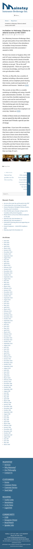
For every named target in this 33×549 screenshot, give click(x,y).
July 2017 (6, 439)
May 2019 (6, 397)
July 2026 (6, 240)
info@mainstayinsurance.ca (18, 537)
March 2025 (7, 265)
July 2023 (6, 301)
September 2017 (8, 435)
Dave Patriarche (19, 34)
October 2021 (7, 341)
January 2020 (7, 381)
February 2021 (8, 357)
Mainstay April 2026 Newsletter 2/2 (13, 230)
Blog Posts (14, 21)
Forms (6, 482)
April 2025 (6, 263)
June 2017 (6, 440)
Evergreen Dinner (10, 520)
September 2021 (8, 343)
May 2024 (6, 282)
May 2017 (6, 442)
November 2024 (8, 273)
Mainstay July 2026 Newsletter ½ (12, 220)
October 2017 (7, 433)
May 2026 (6, 244)
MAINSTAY (7, 462)
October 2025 (7, 254)
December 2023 (8, 292)
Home (7, 21)
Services (7, 465)
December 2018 (8, 406)
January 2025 (7, 269)
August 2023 (7, 299)
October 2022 (7, 318)
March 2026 (7, 248)
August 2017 (7, 437)
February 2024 (8, 288)
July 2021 (6, 347)
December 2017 (8, 429)
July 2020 (6, 370)
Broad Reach (9, 523)
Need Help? (8, 490)
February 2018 (7, 425)
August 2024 (7, 279)
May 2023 (6, 305)
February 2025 (8, 267)
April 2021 (6, 353)
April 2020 (6, 376)
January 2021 (7, 358)
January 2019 (7, 404)
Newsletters (8, 502)
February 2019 (7, 402)
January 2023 (7, 313)
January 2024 (7, 290)
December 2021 (8, 338)
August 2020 (7, 368)
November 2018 (8, 408)
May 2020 (6, 374)
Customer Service (10, 488)
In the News (8, 505)
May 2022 (6, 328)
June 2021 (6, 349)
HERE (27, 85)
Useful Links (9, 500)
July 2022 (6, 324)
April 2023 (6, 307)
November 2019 (8, 385)
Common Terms (10, 485)
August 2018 (7, 414)
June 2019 (6, 395)
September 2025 (8, 256)
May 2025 (6, 261)
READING (7, 497)
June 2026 (6, 242)
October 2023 (7, 296)
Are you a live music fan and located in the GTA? (16, 203)
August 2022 (7, 322)
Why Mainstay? (10, 467)
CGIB (6, 517)
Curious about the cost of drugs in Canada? (15, 205)
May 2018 (6, 419)
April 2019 (6, 399)
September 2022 (8, 320)
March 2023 (7, 309)
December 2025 (8, 252)
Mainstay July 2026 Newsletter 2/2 (13, 218)
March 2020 (7, 378)
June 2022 (6, 326)
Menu (17, 15)
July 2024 (6, 280)
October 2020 (7, 364)
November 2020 (8, 362)
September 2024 (8, 277)
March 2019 (7, 400)
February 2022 (8, 334)
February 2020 (8, 379)
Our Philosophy (10, 470)
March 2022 (7, 332)
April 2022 (6, 330)
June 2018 (6, 418)
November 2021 (8, 339)
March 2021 (7, 355)
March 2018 (7, 423)
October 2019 (7, 387)
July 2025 (6, 259)
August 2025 (7, 258)
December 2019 (8, 383)
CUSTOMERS (8, 479)
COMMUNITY (8, 514)
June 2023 (6, 303)
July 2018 (6, 416)
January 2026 (7, 250)
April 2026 (6, 246)
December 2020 (8, 360)
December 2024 (8, 271)
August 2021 (7, 345)
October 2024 (7, 275)
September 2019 (8, 389)
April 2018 (6, 421)
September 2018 (8, 412)
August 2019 (7, 391)
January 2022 (7, 336)
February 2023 (8, 311)
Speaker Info (9, 525)
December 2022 (8, 315)
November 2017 (8, 431)
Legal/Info (8, 508)
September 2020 (8, 366)
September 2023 (8, 298)
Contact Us (8, 473)
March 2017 (7, 444)
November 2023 (8, 294)
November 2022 (8, 317)
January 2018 (7, 427)
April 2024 (6, 284)
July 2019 (6, 393)
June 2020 (6, 372)
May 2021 (6, 351)
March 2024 (7, 286)
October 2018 (7, 410)
